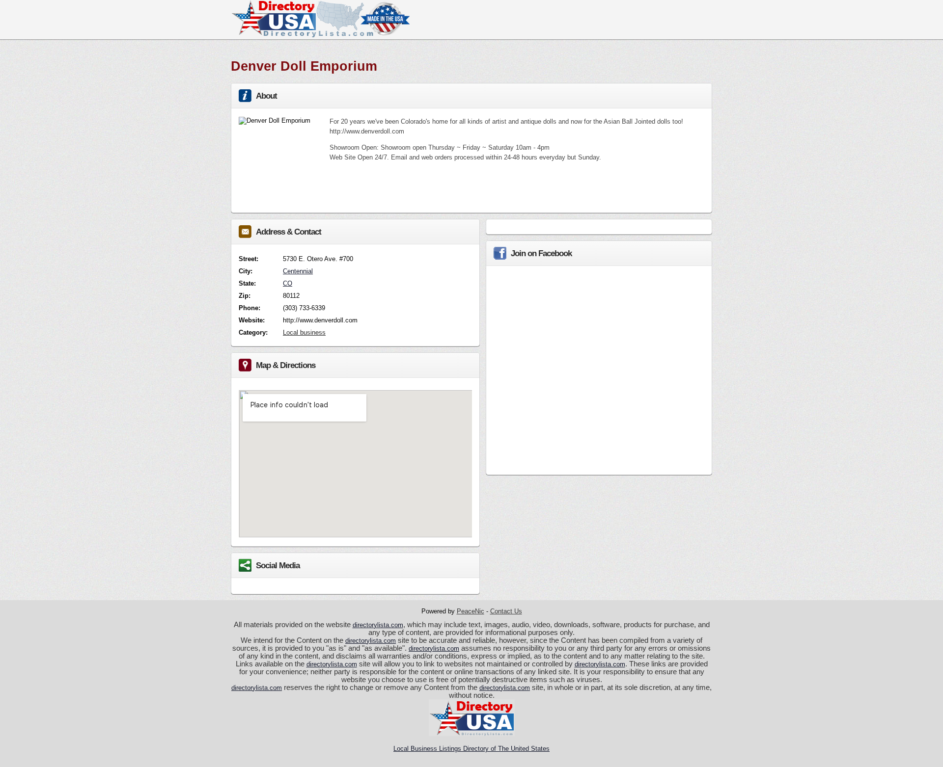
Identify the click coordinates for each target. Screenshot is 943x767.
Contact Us (506, 611)
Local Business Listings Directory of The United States (471, 748)
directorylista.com (378, 625)
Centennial (298, 271)
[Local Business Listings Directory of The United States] (320, 35)
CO (287, 283)
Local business (304, 332)
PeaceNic (470, 611)
